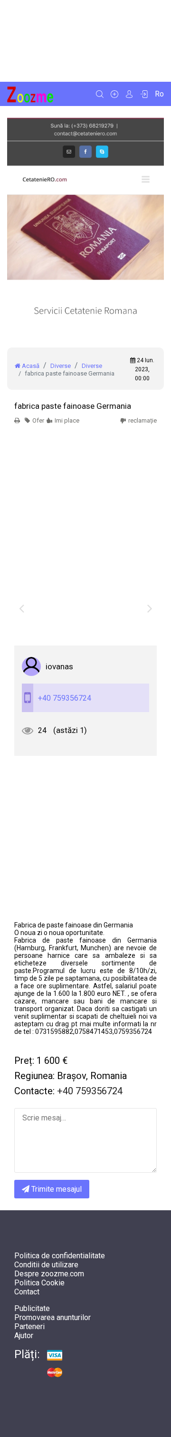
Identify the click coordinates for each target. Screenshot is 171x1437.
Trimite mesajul (55, 1189)
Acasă (29, 365)
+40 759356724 (64, 698)
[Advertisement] (85, 41)
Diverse (60, 365)
